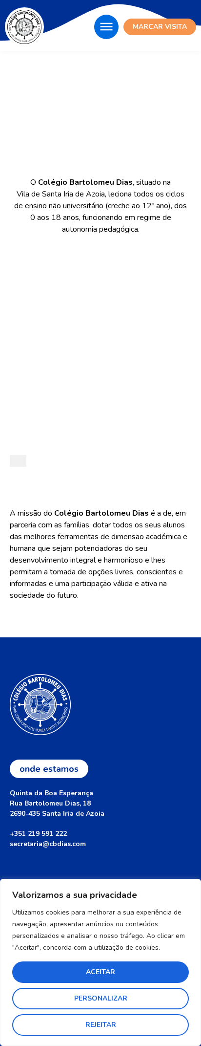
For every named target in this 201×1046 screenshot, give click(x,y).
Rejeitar (100, 1024)
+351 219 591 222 (38, 833)
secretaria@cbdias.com (48, 844)
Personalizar (100, 998)
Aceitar (100, 972)
